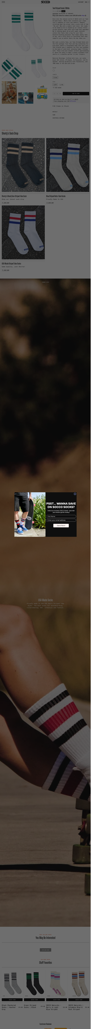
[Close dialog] (74, 494)
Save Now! (60, 526)
